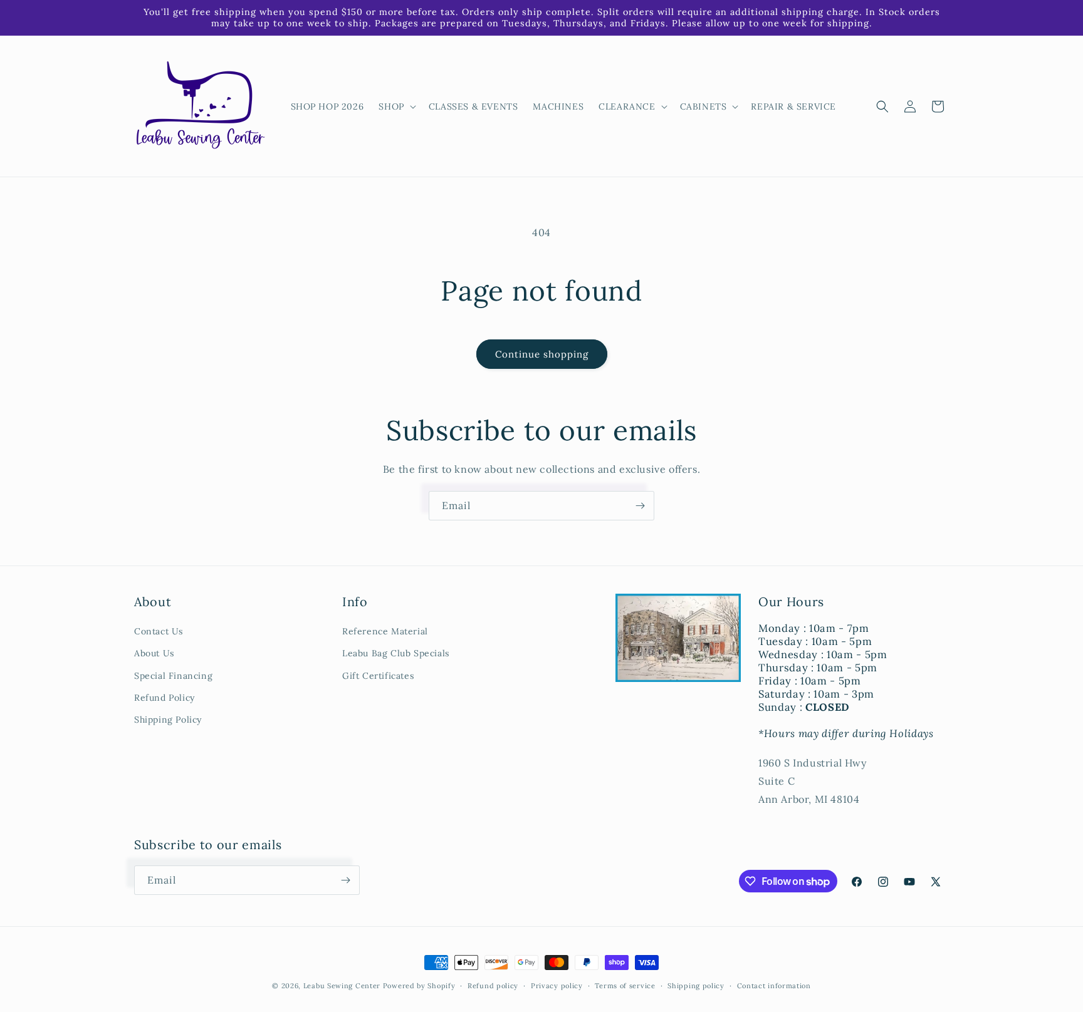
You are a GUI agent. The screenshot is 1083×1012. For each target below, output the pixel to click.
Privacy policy (557, 985)
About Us (154, 653)
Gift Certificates (378, 675)
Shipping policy (696, 985)
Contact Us (158, 631)
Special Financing (173, 675)
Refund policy (493, 985)
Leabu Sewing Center (341, 985)
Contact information (774, 985)
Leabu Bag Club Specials (395, 653)
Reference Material (385, 631)
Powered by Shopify (419, 985)
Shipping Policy (168, 719)
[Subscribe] (640, 505)
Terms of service (625, 985)
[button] (396, 106)
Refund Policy (164, 697)
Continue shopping (542, 354)
